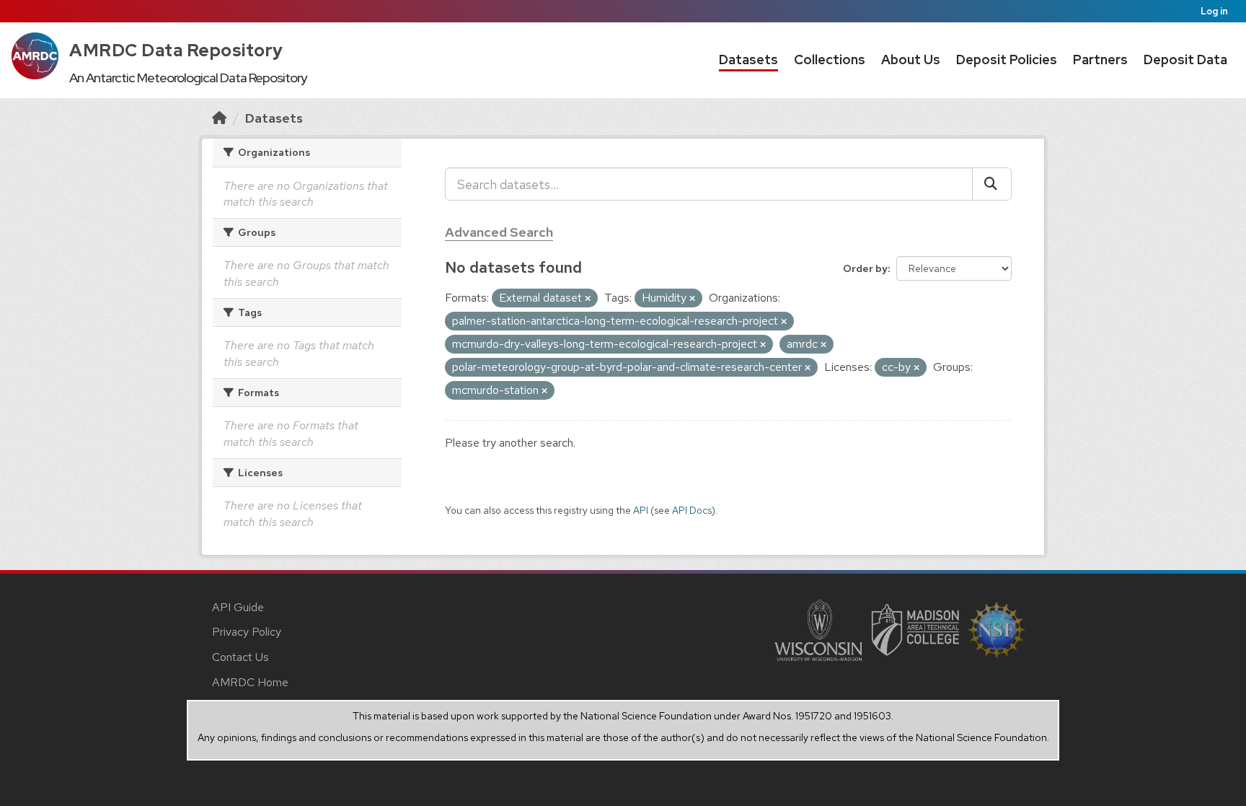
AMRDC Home (250, 682)
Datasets (748, 59)
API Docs (692, 510)
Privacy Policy (246, 631)
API (640, 510)
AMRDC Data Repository (176, 50)
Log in (1214, 11)
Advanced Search (499, 232)
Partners (1100, 59)
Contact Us (240, 657)
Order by (865, 268)
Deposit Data (1185, 59)
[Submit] (992, 184)
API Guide (238, 607)
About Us (910, 59)
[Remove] (588, 299)
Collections (829, 59)
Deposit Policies (1006, 59)
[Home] (219, 118)
